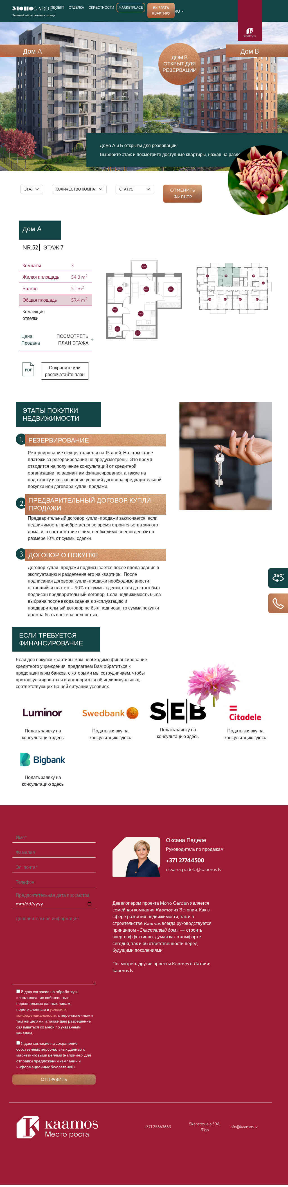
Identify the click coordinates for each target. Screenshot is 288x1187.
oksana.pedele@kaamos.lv (194, 869)
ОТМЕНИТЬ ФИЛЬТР (182, 193)
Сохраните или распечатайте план (65, 371)
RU (178, 11)
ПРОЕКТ (57, 7)
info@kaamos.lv (244, 1126)
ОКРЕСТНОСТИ (101, 7)
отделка (76, 7)
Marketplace (131, 7)
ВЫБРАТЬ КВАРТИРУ (161, 10)
